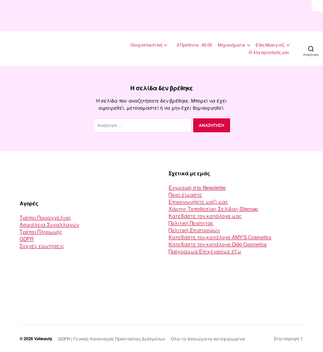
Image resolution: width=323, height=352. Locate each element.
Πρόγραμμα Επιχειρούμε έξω (205, 251)
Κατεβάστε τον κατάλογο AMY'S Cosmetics (220, 236)
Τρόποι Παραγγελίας (45, 217)
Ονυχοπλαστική (146, 44)
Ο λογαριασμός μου (269, 52)
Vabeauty (43, 338)
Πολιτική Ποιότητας (191, 222)
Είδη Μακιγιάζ (270, 44)
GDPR (27, 238)
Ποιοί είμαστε (185, 194)
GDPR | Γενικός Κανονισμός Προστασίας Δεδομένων (111, 338)
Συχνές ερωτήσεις (42, 245)
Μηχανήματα (231, 44)
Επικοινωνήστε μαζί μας (198, 201)
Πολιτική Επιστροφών (194, 229)
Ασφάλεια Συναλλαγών (49, 224)
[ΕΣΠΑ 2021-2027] (161, 15)
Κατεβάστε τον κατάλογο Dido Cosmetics (218, 244)
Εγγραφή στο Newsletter (197, 187)
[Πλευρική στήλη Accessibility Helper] (317, 5)
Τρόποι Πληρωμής (41, 231)
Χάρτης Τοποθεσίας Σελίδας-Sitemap (213, 208)
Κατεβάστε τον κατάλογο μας (205, 215)
